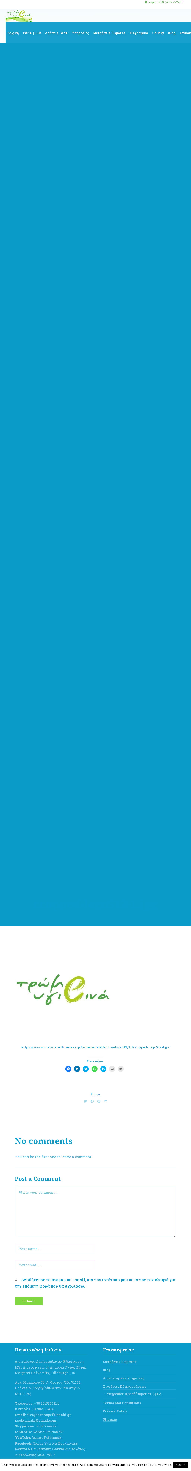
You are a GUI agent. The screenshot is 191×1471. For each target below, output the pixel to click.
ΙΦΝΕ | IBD (32, 33)
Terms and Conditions (122, 1403)
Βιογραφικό (139, 33)
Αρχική (13, 33)
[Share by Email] (105, 1101)
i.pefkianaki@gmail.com (35, 1420)
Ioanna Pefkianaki (48, 1432)
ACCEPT (181, 1465)
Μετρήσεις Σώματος (109, 33)
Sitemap (110, 1419)
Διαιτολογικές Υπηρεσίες (124, 1378)
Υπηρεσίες (80, 33)
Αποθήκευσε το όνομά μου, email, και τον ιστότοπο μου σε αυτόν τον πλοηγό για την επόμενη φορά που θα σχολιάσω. (95, 1283)
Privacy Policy (115, 1411)
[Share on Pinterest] (99, 1101)
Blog (172, 33)
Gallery (158, 33)
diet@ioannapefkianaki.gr (49, 1414)
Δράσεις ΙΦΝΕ (56, 33)
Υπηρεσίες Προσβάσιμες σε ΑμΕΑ (134, 1394)
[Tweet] (85, 1101)
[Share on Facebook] (92, 1101)
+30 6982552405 (171, 2)
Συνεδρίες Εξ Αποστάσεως (124, 1386)
